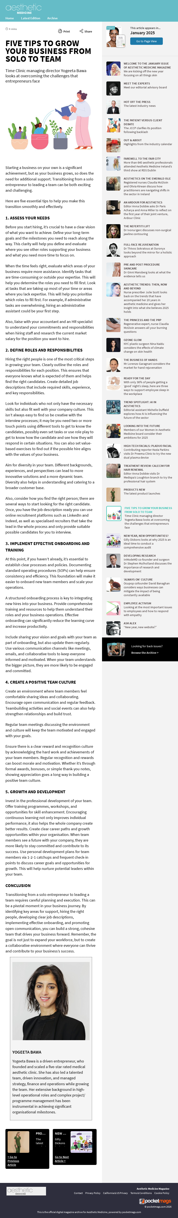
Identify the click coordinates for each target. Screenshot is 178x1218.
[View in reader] (114, 46)
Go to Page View (146, 41)
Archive (52, 18)
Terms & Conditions (141, 1193)
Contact (78, 1193)
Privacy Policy (93, 1193)
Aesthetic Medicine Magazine (153, 1188)
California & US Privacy (115, 1193)
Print (66, 31)
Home (9, 18)
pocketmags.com (156, 1206)
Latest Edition (30, 18)
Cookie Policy (161, 1193)
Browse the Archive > (144, 653)
